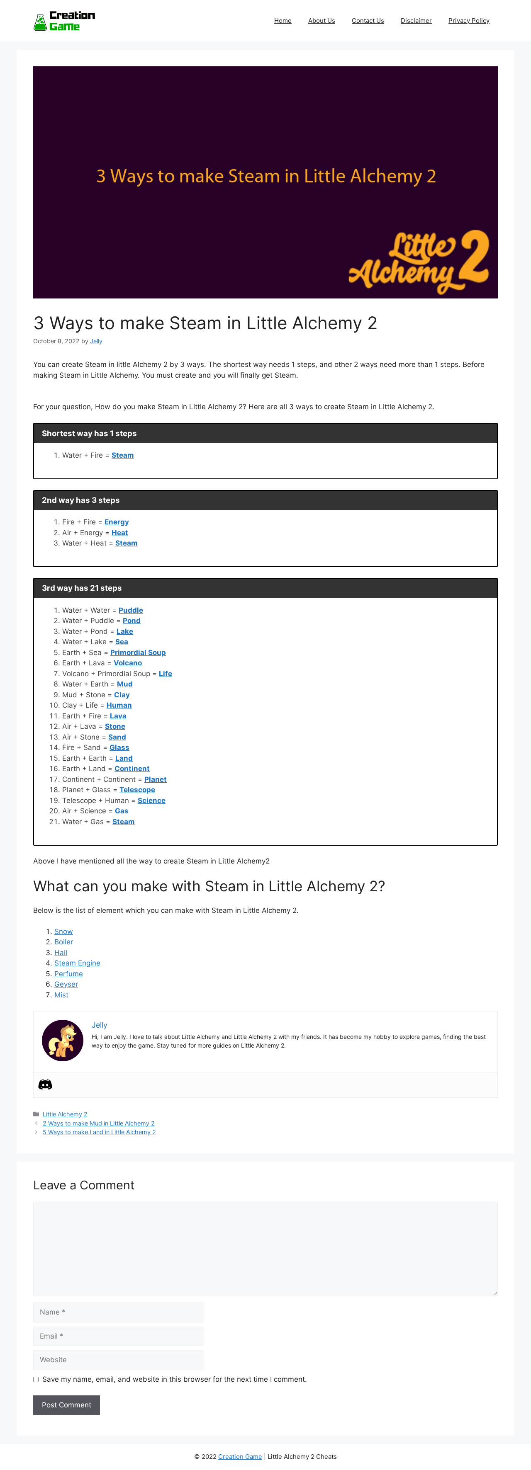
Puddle (131, 610)
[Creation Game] (64, 20)
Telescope (137, 790)
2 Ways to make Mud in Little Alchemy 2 (99, 1123)
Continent (132, 768)
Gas (122, 811)
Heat (120, 533)
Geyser (66, 984)
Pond (132, 620)
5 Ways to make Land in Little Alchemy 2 (99, 1131)
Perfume (68, 974)
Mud (125, 684)
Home (283, 20)
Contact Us (368, 20)
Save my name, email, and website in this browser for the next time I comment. (174, 1379)
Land (124, 758)
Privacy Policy (469, 20)
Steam (123, 455)
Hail (60, 952)
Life (165, 674)
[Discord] (45, 1084)
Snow (63, 931)
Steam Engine (77, 963)
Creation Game (240, 1456)
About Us (321, 20)
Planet (155, 779)
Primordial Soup (138, 652)
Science (152, 800)
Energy (117, 522)
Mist (61, 995)
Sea (121, 642)
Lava (118, 716)
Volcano (128, 663)
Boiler (63, 942)
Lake (125, 631)
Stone (115, 726)
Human (119, 705)
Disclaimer (416, 20)
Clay (122, 695)
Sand (117, 737)
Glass (119, 747)
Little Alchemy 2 (65, 1114)
